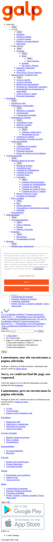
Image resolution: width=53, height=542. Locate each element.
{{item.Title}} (12, 336)
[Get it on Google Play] (22, 515)
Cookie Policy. (38, 268)
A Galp (9, 408)
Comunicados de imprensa (17, 488)
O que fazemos (12, 411)
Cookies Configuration (26, 275)
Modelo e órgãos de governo (17, 437)
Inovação (10, 241)
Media (3, 484)
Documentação (12, 442)
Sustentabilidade (12, 215)
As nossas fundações (14, 451)
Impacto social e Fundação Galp (19, 413)
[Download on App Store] (22, 529)
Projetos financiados (14, 464)
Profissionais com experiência (18, 475)
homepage (19, 385)
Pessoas (4, 471)
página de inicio (21, 402)
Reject (26, 282)
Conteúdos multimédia (15, 493)
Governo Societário (14, 155)
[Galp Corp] (22, 20)
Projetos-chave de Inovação (17, 462)
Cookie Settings (12, 535)
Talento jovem (12, 477)
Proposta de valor (13, 422)
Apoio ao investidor (14, 429)
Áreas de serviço (13, 480)
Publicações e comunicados (17, 424)
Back (14, 27)
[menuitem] (29, 60)
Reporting (10, 453)
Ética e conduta (12, 440)
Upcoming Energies (14, 466)
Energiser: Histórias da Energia (18, 491)
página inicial (21, 369)
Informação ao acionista (15, 426)
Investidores (11, 98)
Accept (26, 288)
